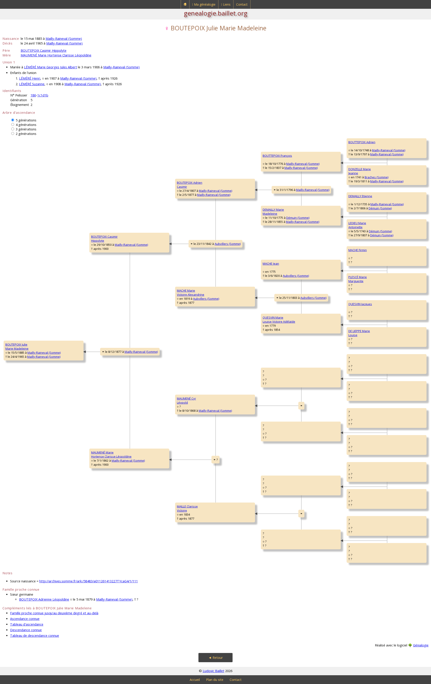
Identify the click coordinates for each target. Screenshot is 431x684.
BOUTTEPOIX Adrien (361, 142)
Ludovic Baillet (213, 671)
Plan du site (214, 679)
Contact (242, 4)
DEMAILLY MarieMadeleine (273, 212)
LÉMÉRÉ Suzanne (31, 84)
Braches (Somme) (376, 177)
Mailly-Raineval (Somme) (64, 38)
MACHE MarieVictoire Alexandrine (190, 292)
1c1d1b (42, 95)
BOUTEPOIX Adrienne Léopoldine (44, 599)
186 (33, 95)
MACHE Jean (271, 264)
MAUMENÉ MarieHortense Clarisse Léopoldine (111, 454)
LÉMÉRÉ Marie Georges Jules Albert (50, 67)
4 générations (26, 125)
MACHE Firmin (357, 250)
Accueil (195, 679)
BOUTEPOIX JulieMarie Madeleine (17, 346)
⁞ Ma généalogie (204, 4)
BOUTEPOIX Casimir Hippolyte (43, 50)
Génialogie (421, 645)
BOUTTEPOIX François (277, 156)
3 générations (26, 129)
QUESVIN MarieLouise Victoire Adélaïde (279, 319)
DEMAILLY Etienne (360, 196)
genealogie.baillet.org (215, 13)
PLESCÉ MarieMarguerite (357, 279)
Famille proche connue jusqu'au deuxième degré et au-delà (54, 613)
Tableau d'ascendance (26, 624)
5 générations (26, 120)
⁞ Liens (226, 4)
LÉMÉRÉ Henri (29, 78)
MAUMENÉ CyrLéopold (186, 400)
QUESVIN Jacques (360, 304)
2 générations (26, 134)
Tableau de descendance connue (34, 635)
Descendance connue (26, 630)
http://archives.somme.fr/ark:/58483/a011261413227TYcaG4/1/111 (88, 581)
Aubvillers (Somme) (228, 244)
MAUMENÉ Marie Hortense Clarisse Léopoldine (56, 55)
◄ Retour (215, 657)
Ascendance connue (25, 619)
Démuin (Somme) (297, 218)
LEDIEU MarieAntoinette (357, 225)
